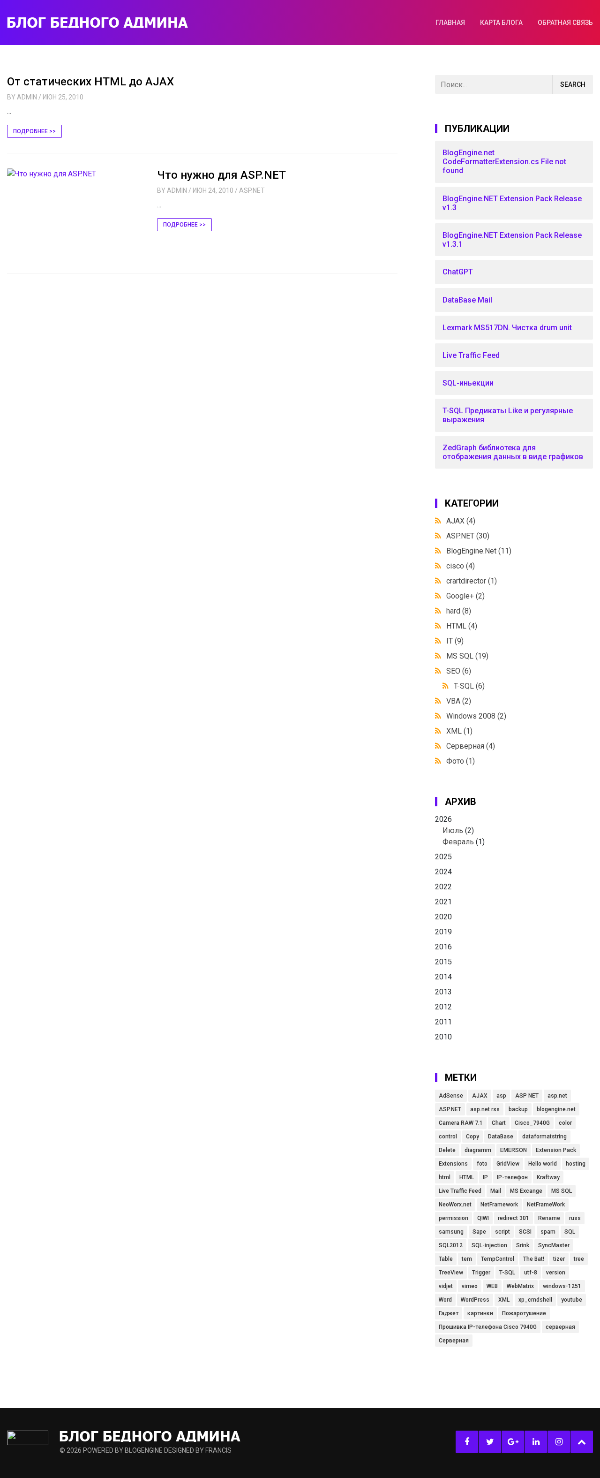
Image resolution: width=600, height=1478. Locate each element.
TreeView (451, 1272)
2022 (443, 886)
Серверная (470, 746)
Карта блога (501, 22)
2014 (443, 976)
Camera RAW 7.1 (461, 1123)
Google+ (465, 595)
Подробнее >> (34, 131)
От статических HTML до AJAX (90, 81)
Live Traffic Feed (460, 1191)
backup (518, 1109)
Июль (452, 830)
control (448, 1136)
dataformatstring (544, 1136)
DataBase (500, 1136)
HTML (461, 626)
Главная (450, 22)
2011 (443, 1021)
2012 (443, 1006)
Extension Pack (556, 1150)
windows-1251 (562, 1286)
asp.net (557, 1095)
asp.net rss (485, 1109)
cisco (460, 565)
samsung (451, 1231)
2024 (443, 871)
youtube (571, 1299)
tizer (559, 1259)
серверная (560, 1327)
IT (455, 641)
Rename (549, 1218)
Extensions (453, 1163)
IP (485, 1177)
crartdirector (471, 580)
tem (467, 1259)
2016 (443, 946)
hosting (575, 1163)
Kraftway (548, 1177)
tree (579, 1259)
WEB (492, 1286)
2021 (443, 901)
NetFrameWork (546, 1204)
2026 (460, 830)
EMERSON (513, 1150)
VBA (458, 701)
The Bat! (533, 1259)
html (444, 1177)
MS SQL (467, 656)
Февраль (458, 841)
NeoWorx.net (455, 1204)
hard (458, 610)
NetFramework (499, 1204)
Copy (472, 1136)
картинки (480, 1313)
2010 (443, 1036)
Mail (495, 1191)
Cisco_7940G (532, 1123)
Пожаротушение (524, 1313)
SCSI (525, 1231)
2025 (443, 856)
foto (482, 1163)
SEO (458, 671)
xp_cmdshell (535, 1299)
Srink (522, 1245)
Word (445, 1299)
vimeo (470, 1286)
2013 (443, 991)
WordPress (475, 1299)
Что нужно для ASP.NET (221, 175)
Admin (27, 97)
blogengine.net (556, 1109)
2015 (443, 961)
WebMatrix (520, 1286)
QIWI (483, 1218)
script (502, 1231)
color (565, 1123)
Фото (460, 761)
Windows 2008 (476, 716)
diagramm (478, 1150)
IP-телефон (512, 1177)
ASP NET (527, 1095)
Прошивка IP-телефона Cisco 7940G (488, 1327)
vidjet (446, 1286)
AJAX (460, 520)
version (555, 1272)
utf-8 (530, 1272)
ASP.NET (252, 190)
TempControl (497, 1259)
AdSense (451, 1095)
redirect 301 (513, 1218)
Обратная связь (565, 22)
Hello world (542, 1163)
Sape (479, 1231)
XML (459, 731)
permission (453, 1218)
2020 (443, 916)
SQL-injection (489, 1245)
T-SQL (469, 686)
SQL (569, 1231)
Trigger (481, 1272)
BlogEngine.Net (478, 550)
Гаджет (448, 1313)
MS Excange (526, 1191)
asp (501, 1095)
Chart (499, 1123)
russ (575, 1218)
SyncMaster (554, 1245)
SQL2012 (451, 1245)
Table (446, 1259)
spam (547, 1231)
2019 (443, 931)
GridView (507, 1163)
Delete (447, 1150)
